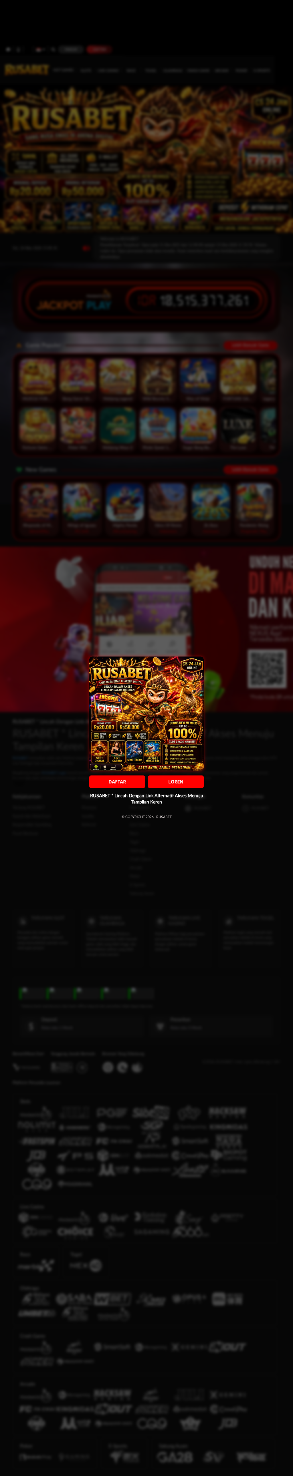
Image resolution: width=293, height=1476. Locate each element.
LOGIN (175, 782)
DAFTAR (117, 782)
